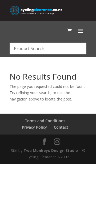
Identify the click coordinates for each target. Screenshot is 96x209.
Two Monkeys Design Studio (50, 150)
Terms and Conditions (45, 120)
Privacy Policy (34, 127)
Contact (61, 127)
